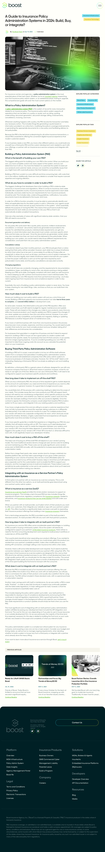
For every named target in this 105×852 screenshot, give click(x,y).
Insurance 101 (92, 100)
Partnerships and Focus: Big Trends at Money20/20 (49, 679)
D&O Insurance (82, 146)
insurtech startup (51, 96)
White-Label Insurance (84, 112)
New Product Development (85, 108)
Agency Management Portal (18, 771)
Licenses (10, 798)
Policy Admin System (15, 763)
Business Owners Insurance (86, 131)
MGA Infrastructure (14, 759)
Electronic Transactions (16, 794)
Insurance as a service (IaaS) (16, 492)
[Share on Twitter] (78, 165)
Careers (42, 783)
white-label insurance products (44, 530)
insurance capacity (52, 496)
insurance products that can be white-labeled (35, 498)
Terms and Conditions (15, 787)
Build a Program (46, 771)
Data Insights (11, 767)
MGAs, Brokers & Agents (82, 755)
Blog (74, 795)
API (9, 509)
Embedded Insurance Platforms (85, 763)
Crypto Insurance (82, 139)
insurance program (52, 511)
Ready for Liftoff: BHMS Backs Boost (17, 679)
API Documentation (80, 783)
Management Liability (48, 763)
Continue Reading (11, 697)
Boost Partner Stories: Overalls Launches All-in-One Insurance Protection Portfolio (84, 681)
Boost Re (10, 775)
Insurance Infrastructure (91, 15)
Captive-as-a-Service (84, 135)
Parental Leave (45, 767)
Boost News (81, 100)
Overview (10, 755)
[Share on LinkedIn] (83, 165)
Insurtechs (76, 759)
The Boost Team (17, 32)
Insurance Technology (92, 19)
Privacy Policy (12, 790)
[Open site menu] (100, 6)
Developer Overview (80, 779)
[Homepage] (14, 726)
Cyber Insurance (82, 143)
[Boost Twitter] (32, 731)
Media (74, 799)
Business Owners (46, 755)
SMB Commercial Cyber (49, 759)
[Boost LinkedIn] (38, 731)
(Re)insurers (77, 767)
